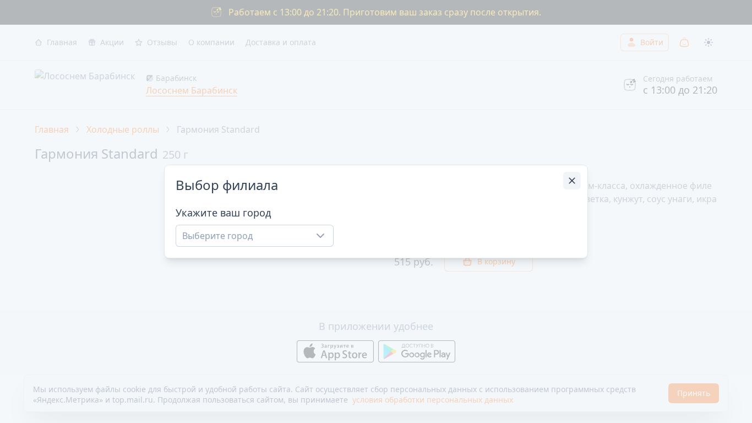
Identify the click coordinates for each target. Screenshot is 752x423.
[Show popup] (324, 236)
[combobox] (255, 236)
